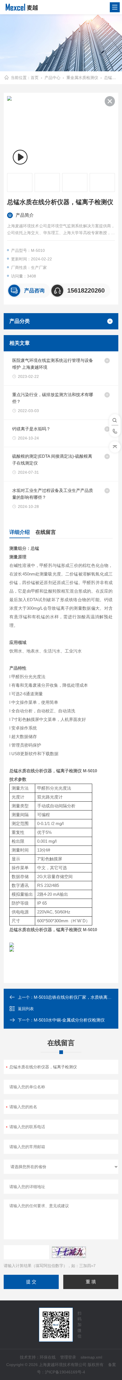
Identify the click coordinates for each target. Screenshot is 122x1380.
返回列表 (26, 1008)
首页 (35, 77)
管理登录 (68, 1357)
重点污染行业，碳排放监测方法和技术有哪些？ (52, 398)
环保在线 (48, 1357)
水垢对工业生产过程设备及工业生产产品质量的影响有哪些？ (52, 494)
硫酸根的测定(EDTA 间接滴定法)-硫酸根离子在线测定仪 (52, 459)
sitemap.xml (91, 1357)
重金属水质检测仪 (82, 77)
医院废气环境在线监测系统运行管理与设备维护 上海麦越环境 (52, 364)
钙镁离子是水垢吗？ (31, 428)
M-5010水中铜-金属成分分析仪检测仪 (69, 1020)
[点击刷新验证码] (69, 1252)
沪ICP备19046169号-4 (65, 1372)
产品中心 (52, 77)
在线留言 (45, 532)
